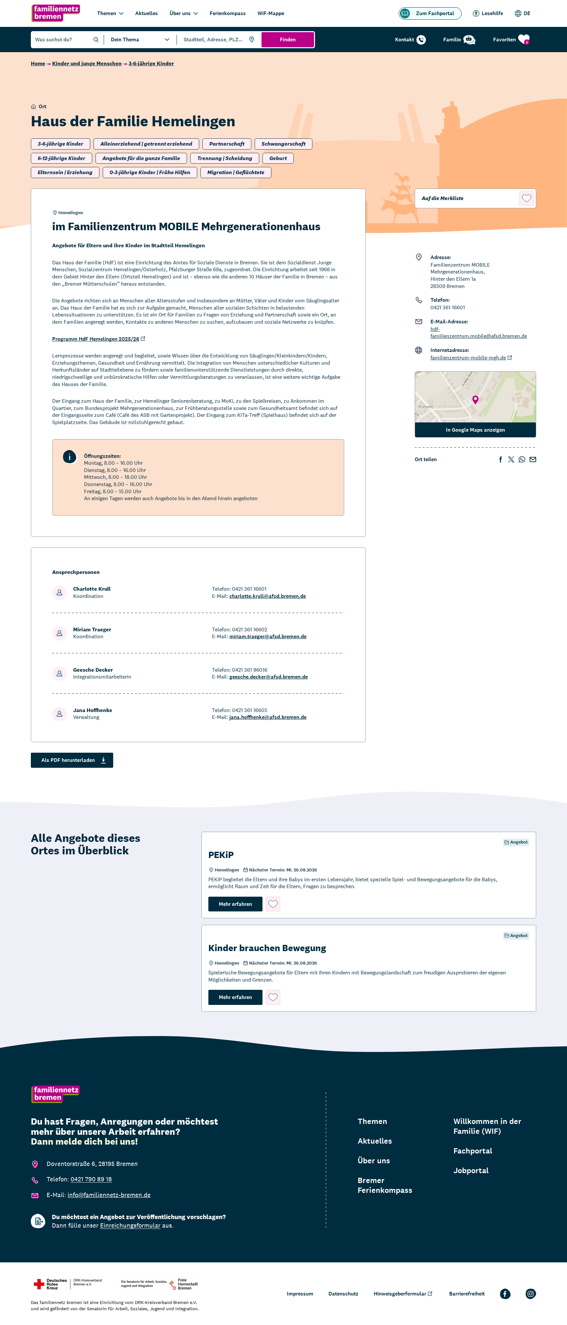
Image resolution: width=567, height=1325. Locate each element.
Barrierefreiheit (467, 1293)
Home (38, 63)
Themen (106, 13)
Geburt (278, 158)
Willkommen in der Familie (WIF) (487, 1126)
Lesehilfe (492, 13)
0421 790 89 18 (91, 1179)
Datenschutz (343, 1293)
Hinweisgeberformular (400, 1293)
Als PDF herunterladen (68, 760)
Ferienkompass (228, 13)
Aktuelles (146, 13)
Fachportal (472, 1151)
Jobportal (471, 1170)
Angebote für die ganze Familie (141, 158)
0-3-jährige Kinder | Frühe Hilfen (150, 172)
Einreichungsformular (130, 1225)
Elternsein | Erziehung (65, 172)
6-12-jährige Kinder (61, 158)
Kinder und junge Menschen (87, 63)
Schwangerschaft (283, 143)
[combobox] (218, 40)
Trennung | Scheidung (224, 158)
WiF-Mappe (271, 13)
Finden (288, 39)
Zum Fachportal (435, 13)
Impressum (300, 1293)
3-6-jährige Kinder (151, 63)
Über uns (180, 13)
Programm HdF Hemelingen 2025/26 (95, 339)
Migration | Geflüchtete (235, 172)
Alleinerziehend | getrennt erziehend (146, 143)
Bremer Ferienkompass (385, 1185)
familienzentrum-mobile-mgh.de (468, 357)
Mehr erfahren (240, 903)
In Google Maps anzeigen (475, 429)
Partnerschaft (226, 143)
